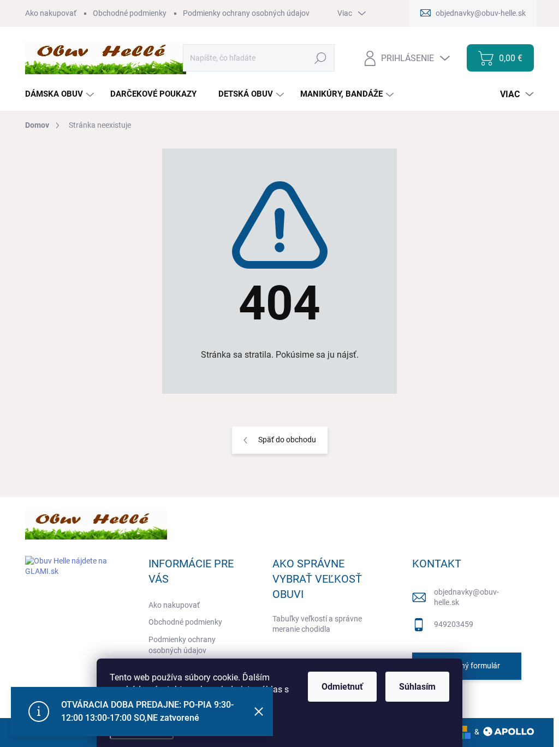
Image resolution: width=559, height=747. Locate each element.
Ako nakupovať (50, 13)
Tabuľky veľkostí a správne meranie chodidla (317, 624)
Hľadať (320, 58)
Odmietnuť (342, 686)
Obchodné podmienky (129, 13)
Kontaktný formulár (466, 665)
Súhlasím (417, 686)
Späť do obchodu (287, 439)
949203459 (453, 624)
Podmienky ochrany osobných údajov (246, 13)
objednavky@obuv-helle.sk (466, 597)
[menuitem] (61, 94)
